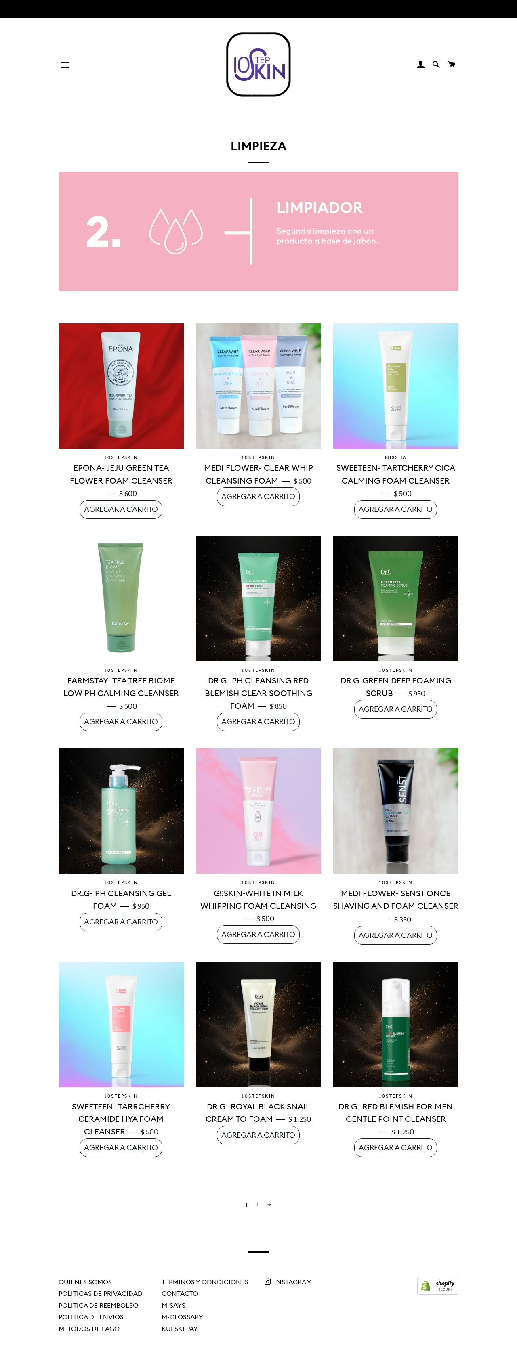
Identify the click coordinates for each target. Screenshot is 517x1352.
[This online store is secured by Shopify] (437, 1292)
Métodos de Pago (89, 1329)
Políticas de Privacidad (101, 1293)
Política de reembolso (98, 1305)
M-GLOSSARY (182, 1317)
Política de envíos (91, 1317)
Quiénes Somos (85, 1282)
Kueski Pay (180, 1329)
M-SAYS (173, 1305)
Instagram (292, 1282)
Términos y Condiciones (205, 1282)
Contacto (180, 1293)
